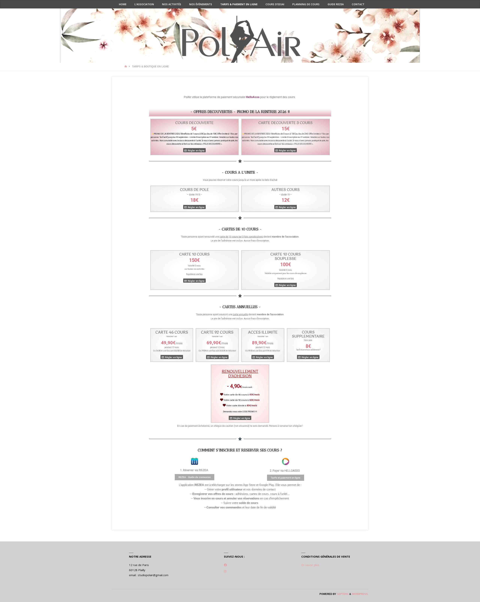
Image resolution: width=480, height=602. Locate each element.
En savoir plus (310, 565)
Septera (342, 594)
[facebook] (225, 565)
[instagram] (225, 571)
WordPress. (360, 594)
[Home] (126, 66)
